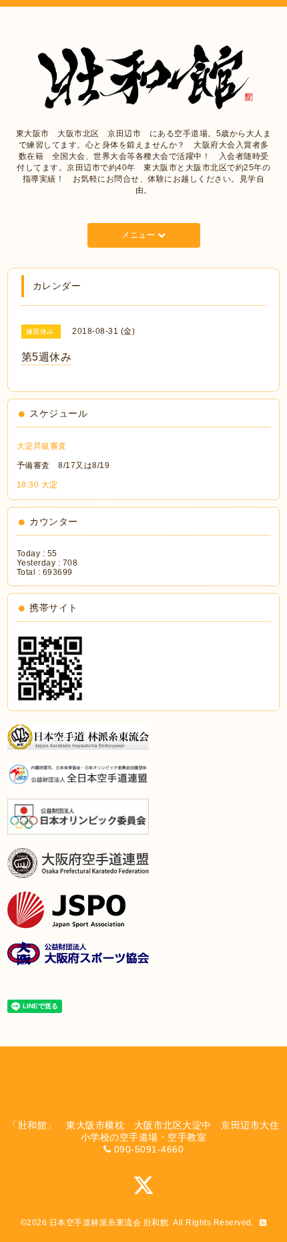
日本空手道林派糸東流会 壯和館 (109, 1222)
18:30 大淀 (37, 484)
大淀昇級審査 (42, 446)
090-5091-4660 (149, 1149)
